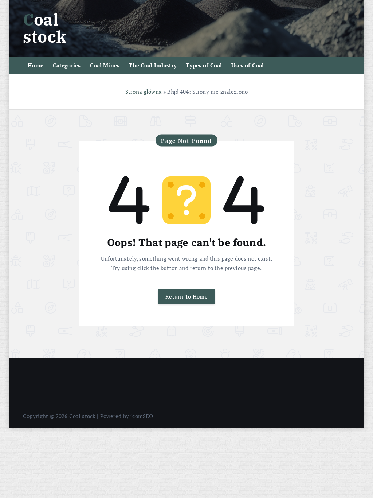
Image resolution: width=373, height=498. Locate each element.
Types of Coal (204, 65)
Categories (67, 65)
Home (36, 65)
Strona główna (143, 91)
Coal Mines (105, 65)
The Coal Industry (153, 65)
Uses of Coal (247, 65)
